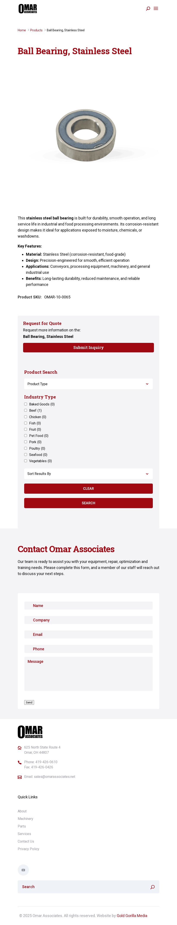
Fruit (35, 429)
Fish (35, 423)
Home (22, 30)
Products (36, 30)
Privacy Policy (28, 849)
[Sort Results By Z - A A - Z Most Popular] (88, 473)
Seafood (38, 455)
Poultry (37, 448)
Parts (22, 826)
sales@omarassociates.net (54, 777)
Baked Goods (42, 404)
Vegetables (40, 461)
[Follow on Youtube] (23, 870)
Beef (35, 410)
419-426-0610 (46, 762)
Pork (35, 442)
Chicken (37, 417)
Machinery (25, 819)
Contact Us (26, 841)
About (22, 811)
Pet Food (38, 436)
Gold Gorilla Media (132, 915)
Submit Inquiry (88, 347)
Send (29, 702)
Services (24, 834)
